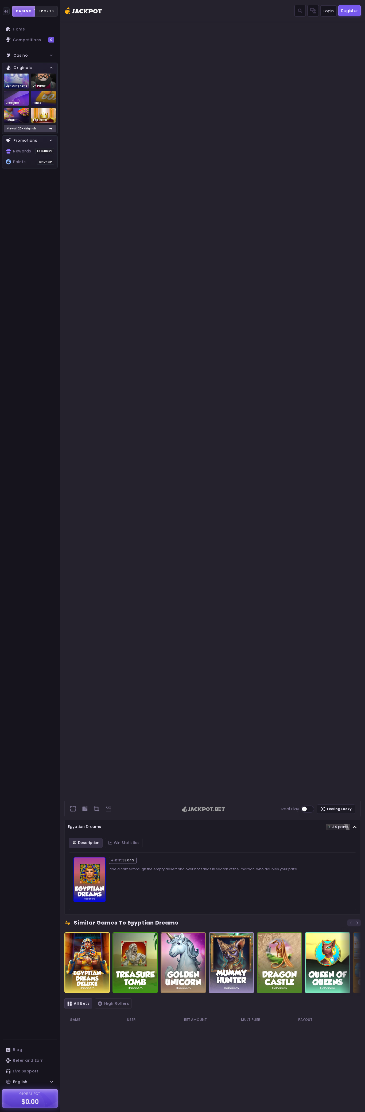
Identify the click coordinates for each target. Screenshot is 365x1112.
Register (349, 10)
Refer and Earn (28, 1060)
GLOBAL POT (30, 1093)
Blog (17, 1049)
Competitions (32, 40)
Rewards (32, 151)
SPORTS (46, 11)
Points (32, 161)
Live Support (25, 1071)
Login (329, 11)
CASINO (24, 11)
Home (19, 29)
